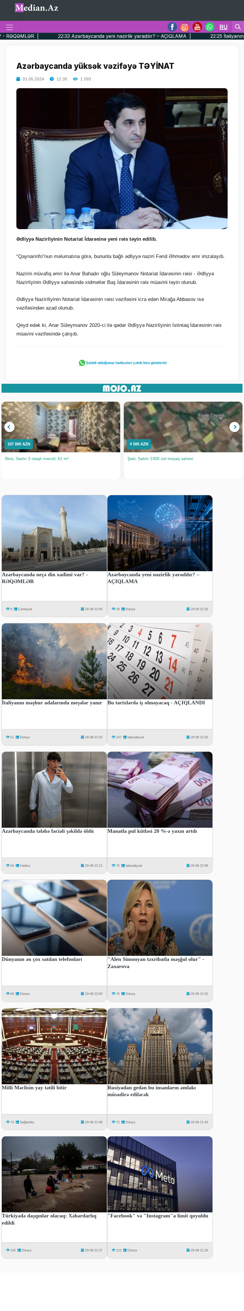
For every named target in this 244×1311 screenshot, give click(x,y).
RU (224, 26)
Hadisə (25, 865)
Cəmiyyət (25, 609)
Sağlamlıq (27, 1122)
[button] (9, 427)
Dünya (130, 609)
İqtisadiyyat (135, 737)
